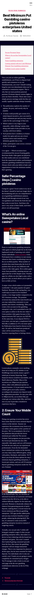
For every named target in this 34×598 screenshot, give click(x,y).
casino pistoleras (20, 254)
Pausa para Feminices (17, 10)
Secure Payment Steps (12, 52)
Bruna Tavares (13, 36)
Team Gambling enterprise (14, 61)
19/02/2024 (26, 36)
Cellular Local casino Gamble (15, 69)
